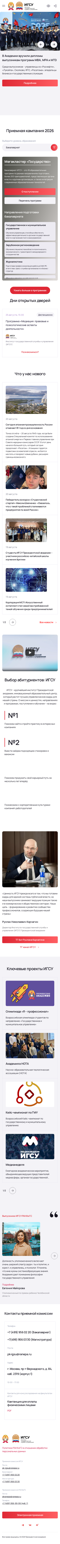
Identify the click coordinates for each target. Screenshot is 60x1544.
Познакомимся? (30, 352)
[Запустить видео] (30, 653)
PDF (9, 1410)
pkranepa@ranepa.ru (11, 1496)
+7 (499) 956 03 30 (11, 1481)
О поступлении (30, 191)
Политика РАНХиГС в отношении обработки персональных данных (24, 1449)
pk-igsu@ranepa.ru (19, 1354)
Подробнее (8, 1284)
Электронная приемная (30, 1515)
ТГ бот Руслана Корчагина (30, 939)
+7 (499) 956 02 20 (11, 1474)
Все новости (46, 622)
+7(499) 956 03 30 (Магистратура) (29, 1339)
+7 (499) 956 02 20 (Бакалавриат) (29, 1332)
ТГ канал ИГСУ (28, 947)
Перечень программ (30, 200)
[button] (41, 44)
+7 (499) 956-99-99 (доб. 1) (15, 1503)
